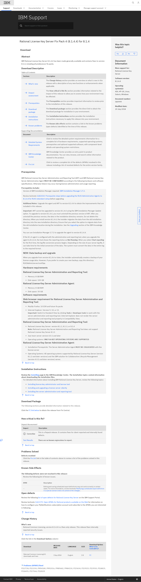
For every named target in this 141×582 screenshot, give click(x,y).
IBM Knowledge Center (35, 155)
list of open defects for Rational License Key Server (58, 497)
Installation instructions (33, 118)
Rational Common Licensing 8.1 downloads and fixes (35, 555)
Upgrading (74, 225)
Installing (35, 375)
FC (90, 555)
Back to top (29, 363)
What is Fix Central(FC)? (94, 548)
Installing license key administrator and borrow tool (49, 384)
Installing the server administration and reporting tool (50, 391)
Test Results (28, 440)
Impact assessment (33, 94)
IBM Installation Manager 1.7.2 (72, 191)
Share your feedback (139, 215)
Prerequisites (34, 103)
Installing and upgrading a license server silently (47, 388)
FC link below (34, 410)
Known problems (35, 126)
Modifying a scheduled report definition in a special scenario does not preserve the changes (74, 490)
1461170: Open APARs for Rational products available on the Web (61, 502)
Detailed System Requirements (35, 143)
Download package (33, 110)
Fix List (31, 164)
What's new (33, 84)
